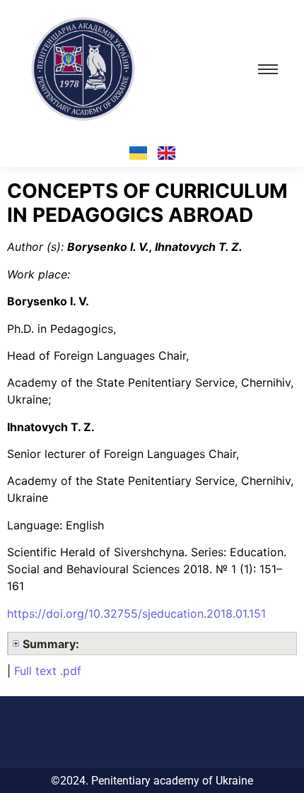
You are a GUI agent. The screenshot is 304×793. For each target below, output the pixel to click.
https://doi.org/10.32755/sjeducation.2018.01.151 (136, 613)
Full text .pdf (47, 671)
